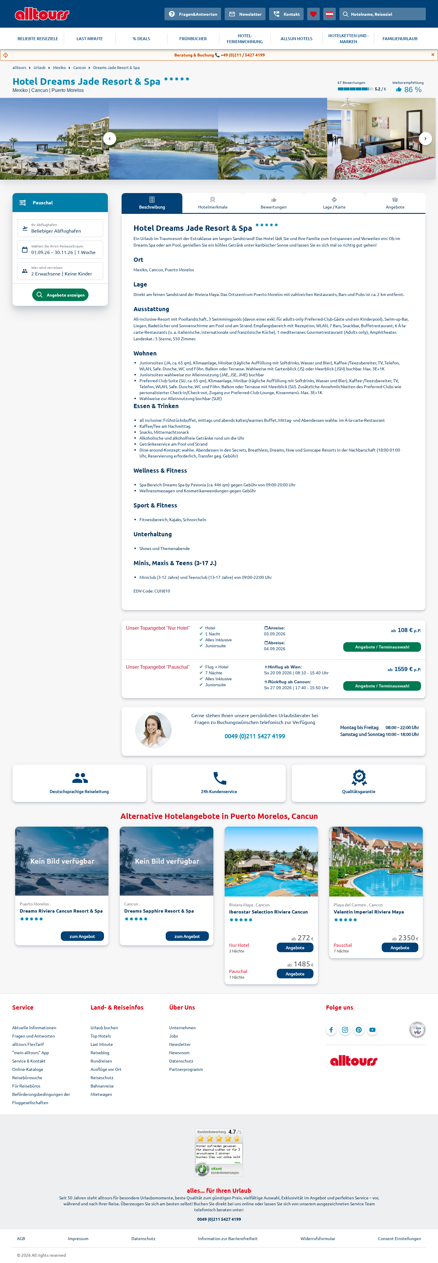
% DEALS (141, 38)
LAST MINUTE (90, 38)
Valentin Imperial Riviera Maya (369, 911)
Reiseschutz (102, 1077)
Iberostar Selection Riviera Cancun (268, 911)
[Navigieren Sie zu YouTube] (372, 1029)
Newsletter (180, 1044)
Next (425, 138)
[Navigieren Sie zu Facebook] (331, 1029)
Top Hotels (101, 1035)
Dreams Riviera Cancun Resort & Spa (61, 911)
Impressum (78, 1238)
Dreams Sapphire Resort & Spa (159, 911)
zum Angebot (82, 936)
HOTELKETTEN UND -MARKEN (348, 38)
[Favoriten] (313, 14)
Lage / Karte (334, 206)
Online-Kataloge (27, 1069)
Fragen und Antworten (33, 1035)
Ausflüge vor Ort (106, 1069)
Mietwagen (101, 1094)
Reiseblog (100, 1052)
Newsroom (179, 1052)
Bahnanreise (102, 1085)
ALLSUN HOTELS (297, 38)
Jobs (173, 1035)
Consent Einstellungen (399, 1238)
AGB (21, 1238)
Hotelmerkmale (213, 206)
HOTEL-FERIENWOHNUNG (245, 38)
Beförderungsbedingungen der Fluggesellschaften (41, 1098)
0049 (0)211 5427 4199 (255, 735)
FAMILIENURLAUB (400, 38)
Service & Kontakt (29, 1060)
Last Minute (102, 1044)
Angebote (395, 206)
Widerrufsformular (318, 1238)
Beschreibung (152, 206)
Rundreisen (101, 1060)
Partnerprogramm (186, 1069)
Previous (109, 138)
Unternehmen (182, 1027)
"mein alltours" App (30, 1052)
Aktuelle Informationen (34, 1027)
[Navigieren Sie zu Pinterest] (358, 1029)
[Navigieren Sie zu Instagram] (345, 1029)
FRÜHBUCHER (193, 38)
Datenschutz (181, 1060)
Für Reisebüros (26, 1085)
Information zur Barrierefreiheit (228, 1238)
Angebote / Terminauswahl (382, 647)
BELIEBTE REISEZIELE (38, 38)
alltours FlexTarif (28, 1044)
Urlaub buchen (104, 1027)
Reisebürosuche (27, 1077)
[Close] (433, 55)
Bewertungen (274, 206)
